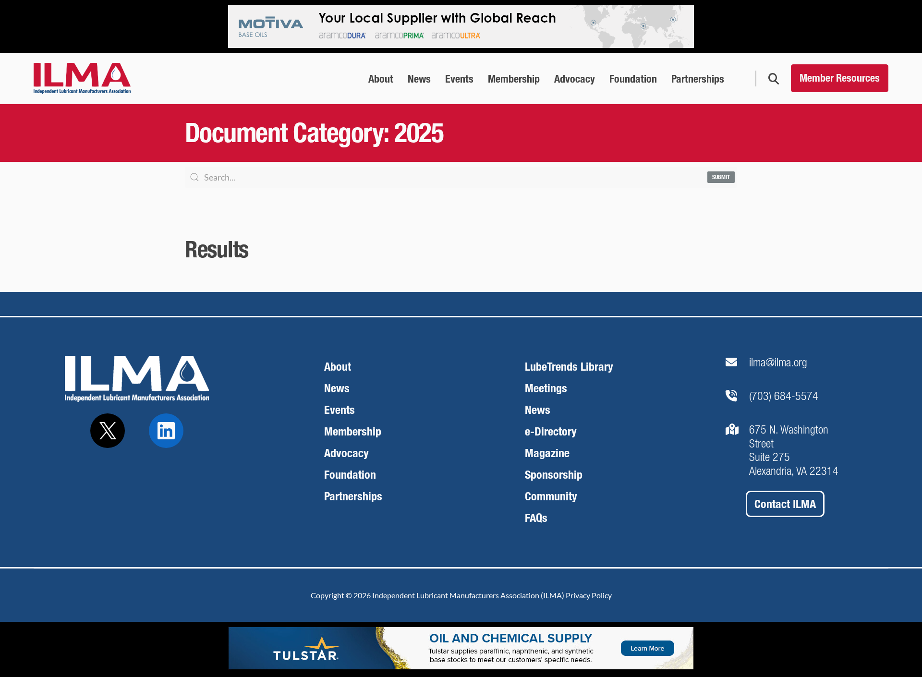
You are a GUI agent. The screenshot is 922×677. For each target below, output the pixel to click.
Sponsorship (553, 475)
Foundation (350, 475)
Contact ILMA (785, 504)
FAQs (536, 518)
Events (339, 410)
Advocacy (346, 453)
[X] (107, 430)
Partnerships (353, 496)
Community (551, 496)
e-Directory (551, 431)
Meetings (546, 388)
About (337, 367)
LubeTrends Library (569, 367)
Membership (352, 431)
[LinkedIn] (166, 430)
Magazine (547, 453)
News (337, 388)
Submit (721, 177)
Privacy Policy (589, 595)
